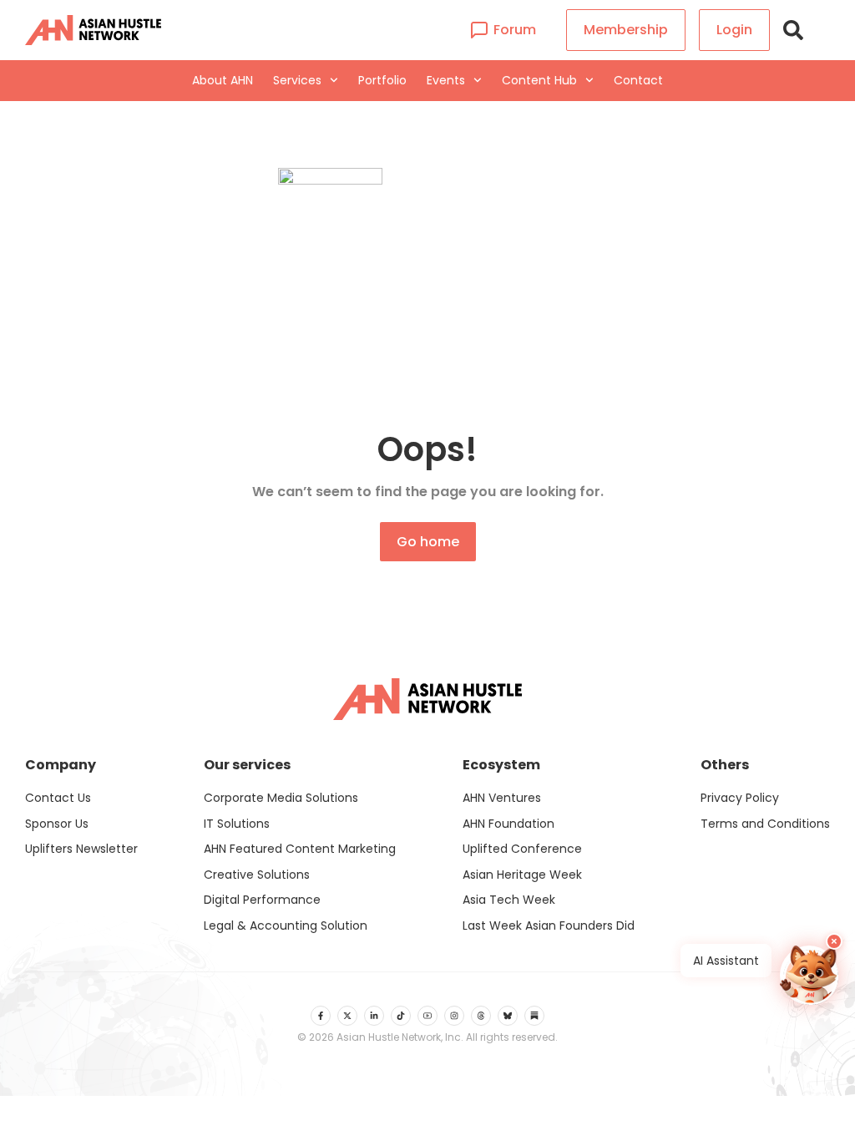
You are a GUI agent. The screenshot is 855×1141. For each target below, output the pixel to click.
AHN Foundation (508, 823)
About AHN (222, 80)
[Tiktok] (401, 1016)
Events (446, 80)
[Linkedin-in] (374, 1016)
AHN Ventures (502, 797)
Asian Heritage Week (522, 874)
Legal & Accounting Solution (285, 925)
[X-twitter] (347, 1016)
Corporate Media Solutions (281, 797)
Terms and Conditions (765, 823)
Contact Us (58, 797)
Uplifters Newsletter (81, 848)
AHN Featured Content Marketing (300, 848)
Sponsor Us (57, 823)
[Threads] (481, 1016)
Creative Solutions (257, 874)
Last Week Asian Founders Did (549, 925)
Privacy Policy (740, 797)
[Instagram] (454, 1016)
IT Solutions (237, 823)
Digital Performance (262, 899)
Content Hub (539, 80)
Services (297, 80)
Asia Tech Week (509, 899)
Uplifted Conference (522, 848)
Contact (638, 80)
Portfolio (382, 80)
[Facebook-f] (321, 1016)
